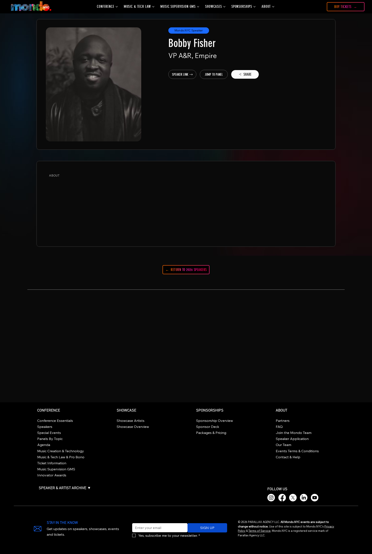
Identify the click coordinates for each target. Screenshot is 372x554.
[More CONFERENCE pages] (117, 7)
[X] (293, 497)
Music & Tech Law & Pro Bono (60, 457)
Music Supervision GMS (56, 469)
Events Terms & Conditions (297, 451)
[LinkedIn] (303, 497)
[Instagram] (271, 497)
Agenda (43, 445)
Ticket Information (51, 463)
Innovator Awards (51, 475)
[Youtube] (314, 497)
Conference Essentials (55, 420)
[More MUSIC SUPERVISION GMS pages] (198, 7)
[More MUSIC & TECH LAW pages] (153, 7)
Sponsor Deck (207, 426)
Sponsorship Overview (214, 420)
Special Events (49, 432)
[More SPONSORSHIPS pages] (254, 7)
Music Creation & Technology (60, 451)
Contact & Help (288, 457)
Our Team (283, 445)
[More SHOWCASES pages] (224, 7)
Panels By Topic (50, 439)
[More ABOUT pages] (273, 7)
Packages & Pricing (211, 432)
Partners (283, 420)
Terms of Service (259, 530)
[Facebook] (282, 497)
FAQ (279, 426)
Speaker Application (292, 439)
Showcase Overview (133, 426)
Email (135, 520)
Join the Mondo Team (294, 432)
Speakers (44, 426)
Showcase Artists (130, 420)
